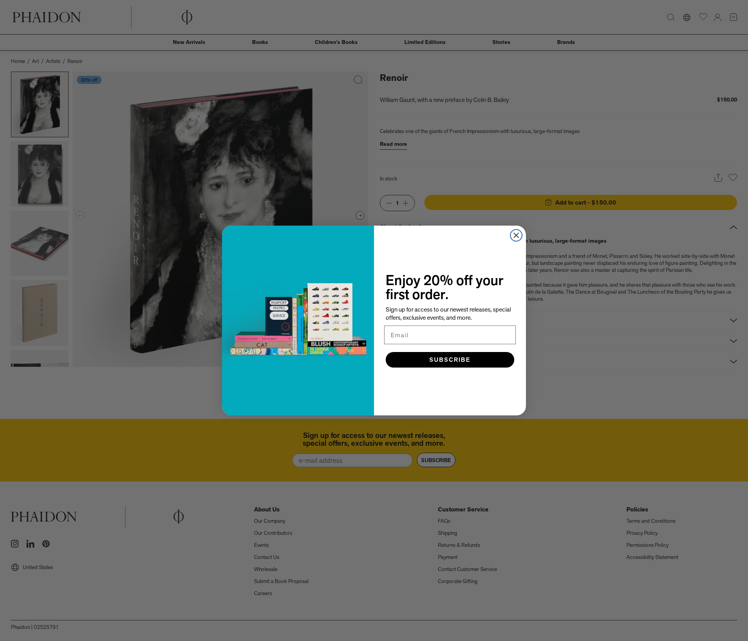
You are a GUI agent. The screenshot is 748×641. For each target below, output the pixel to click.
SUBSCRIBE (450, 360)
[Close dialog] (516, 235)
